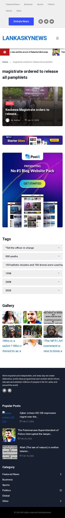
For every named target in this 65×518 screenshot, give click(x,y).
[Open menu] (57, 38)
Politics (51, 4)
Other (18, 11)
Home (5, 62)
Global (9, 11)
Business (28, 4)
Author (17, 120)
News (9, 103)
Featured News (13, 4)
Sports (40, 4)
